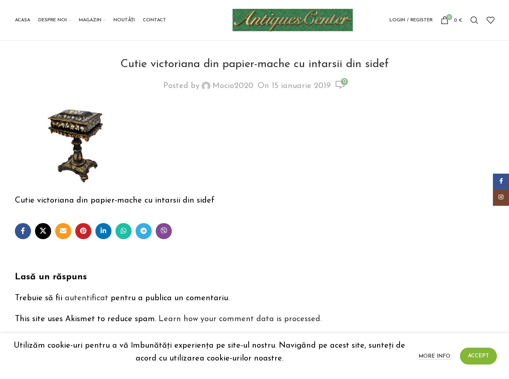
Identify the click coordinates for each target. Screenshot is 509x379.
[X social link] (43, 231)
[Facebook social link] (23, 231)
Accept (478, 356)
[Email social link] (63, 231)
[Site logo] (293, 20)
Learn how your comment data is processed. (240, 319)
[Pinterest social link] (83, 231)
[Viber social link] (164, 231)
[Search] (474, 20)
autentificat (86, 298)
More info (435, 356)
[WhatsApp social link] (123, 231)
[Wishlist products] (490, 20)
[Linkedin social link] (103, 231)
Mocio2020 (232, 86)
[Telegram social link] (144, 231)
